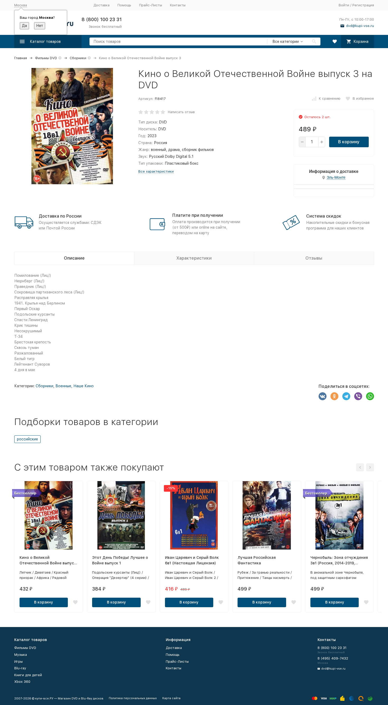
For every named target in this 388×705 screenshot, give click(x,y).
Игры (18, 661)
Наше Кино (83, 386)
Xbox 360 (22, 682)
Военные (63, 386)
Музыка (20, 655)
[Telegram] (346, 396)
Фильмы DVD (46, 58)
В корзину (348, 141)
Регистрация (363, 5)
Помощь (124, 5)
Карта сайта (171, 698)
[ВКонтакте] (323, 396)
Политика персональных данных (133, 698)
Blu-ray (20, 668)
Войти (344, 5)
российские (27, 439)
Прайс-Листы (150, 5)
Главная (20, 58)
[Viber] (358, 396)
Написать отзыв (181, 112)
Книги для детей (28, 675)
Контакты (178, 5)
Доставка (101, 5)
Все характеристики (156, 171)
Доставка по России (60, 216)
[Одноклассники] (334, 396)
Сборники (78, 58)
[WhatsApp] (370, 396)
